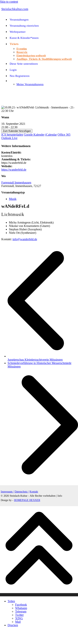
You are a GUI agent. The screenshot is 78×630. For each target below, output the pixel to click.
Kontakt (34, 491)
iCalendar (51, 134)
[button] (2, 90)
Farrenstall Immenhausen (16, 182)
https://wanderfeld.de (13, 169)
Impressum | (7, 491)
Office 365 (64, 134)
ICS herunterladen (12, 134)
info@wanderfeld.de (24, 239)
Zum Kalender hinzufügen (17, 131)
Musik (12, 198)
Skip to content (9, 1)
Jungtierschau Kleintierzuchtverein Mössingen (43, 358)
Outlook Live (9, 138)
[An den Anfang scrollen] (39, 594)
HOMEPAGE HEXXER (27, 500)
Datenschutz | (22, 491)
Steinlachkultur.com (14, 9)
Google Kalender (34, 134)
